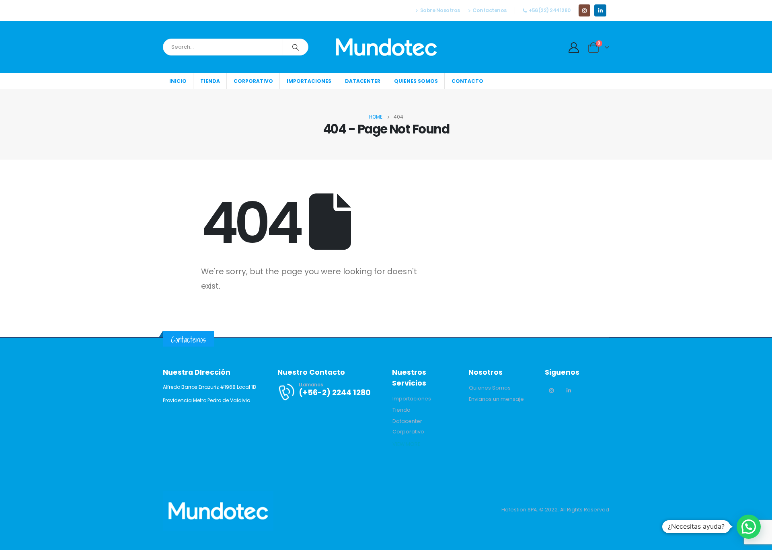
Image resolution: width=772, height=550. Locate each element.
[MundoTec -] (386, 47)
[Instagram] (584, 10)
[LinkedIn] (600, 10)
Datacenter (362, 81)
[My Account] (574, 47)
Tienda (210, 81)
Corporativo (253, 81)
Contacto (467, 81)
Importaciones (309, 81)
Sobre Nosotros (440, 10)
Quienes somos (416, 81)
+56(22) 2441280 (550, 10)
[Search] (295, 47)
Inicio (178, 81)
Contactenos (489, 10)
